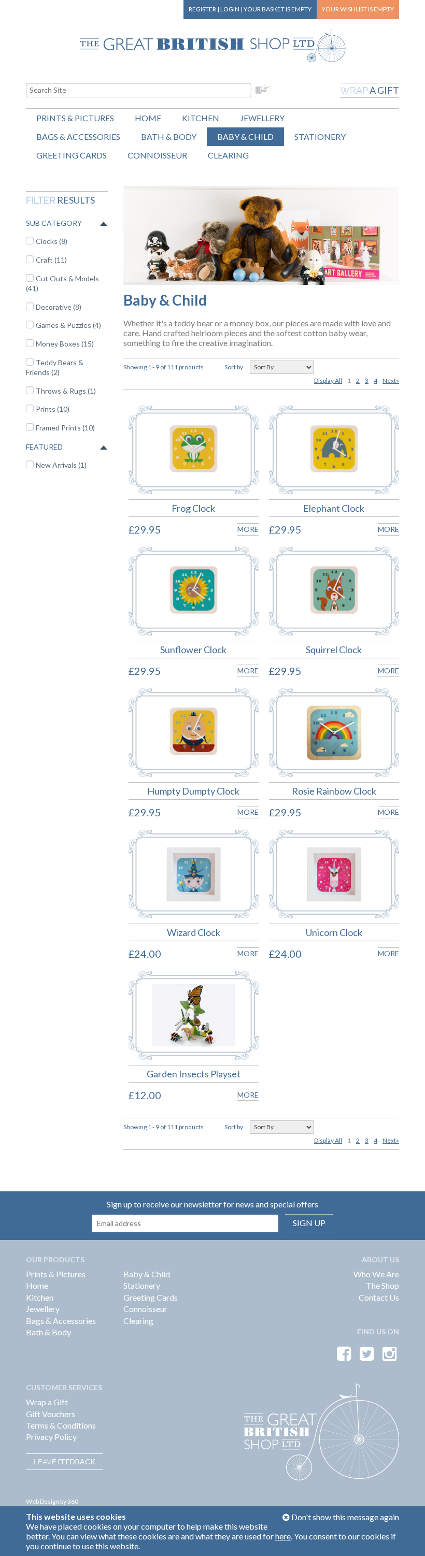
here (283, 1536)
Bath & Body (168, 136)
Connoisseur (157, 155)
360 (72, 1501)
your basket (277, 9)
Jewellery (262, 118)
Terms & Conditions (61, 1425)
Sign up (309, 1223)
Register (202, 9)
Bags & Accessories (78, 136)
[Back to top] (404, 1535)
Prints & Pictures (75, 118)
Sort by (233, 367)
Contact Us (379, 1297)
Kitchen (200, 118)
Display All (328, 380)
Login (229, 9)
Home (148, 118)
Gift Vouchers (50, 1414)
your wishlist (358, 9)
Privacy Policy (51, 1437)
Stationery (320, 136)
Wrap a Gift (47, 1402)
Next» (390, 380)
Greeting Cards (71, 155)
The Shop (382, 1285)
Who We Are (376, 1274)
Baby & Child (245, 136)
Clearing (228, 155)
